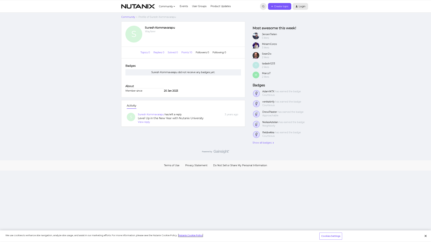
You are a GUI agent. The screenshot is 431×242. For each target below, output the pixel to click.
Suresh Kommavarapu (160, 27)
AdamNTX (268, 91)
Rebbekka (268, 132)
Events (184, 6)
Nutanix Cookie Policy (191, 235)
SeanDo (266, 53)
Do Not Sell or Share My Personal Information (240, 165)
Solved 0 (173, 52)
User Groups (199, 6)
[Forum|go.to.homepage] (138, 6)
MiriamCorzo (269, 44)
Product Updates (220, 6)
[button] (279, 6)
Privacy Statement (196, 165)
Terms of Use (171, 165)
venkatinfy (268, 101)
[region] (215, 236)
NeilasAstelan (270, 122)
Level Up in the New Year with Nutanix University (171, 118)
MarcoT (266, 73)
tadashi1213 (268, 63)
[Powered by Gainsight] (215, 152)
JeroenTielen (269, 34)
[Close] (425, 236)
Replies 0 (159, 52)
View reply (144, 122)
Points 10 (187, 52)
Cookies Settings (330, 236)
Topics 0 (145, 52)
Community (128, 16)
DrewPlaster (269, 111)
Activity (131, 105)
